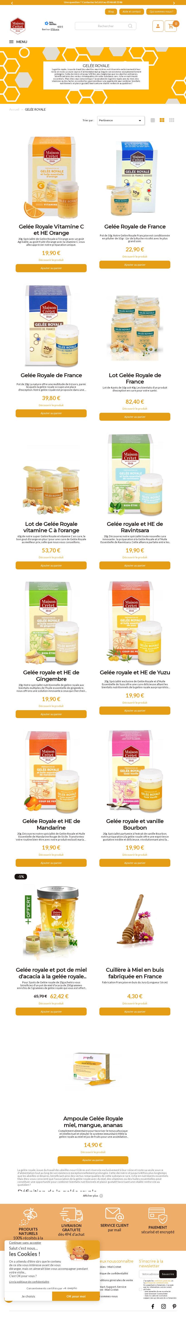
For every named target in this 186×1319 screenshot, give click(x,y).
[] (130, 26)
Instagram (163, 1306)
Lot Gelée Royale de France (135, 378)
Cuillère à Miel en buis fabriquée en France (135, 973)
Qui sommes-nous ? (161, 11)
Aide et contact (132, 11)
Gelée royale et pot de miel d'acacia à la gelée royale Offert (51, 973)
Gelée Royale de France (135, 226)
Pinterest (174, 1306)
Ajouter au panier (51, 268)
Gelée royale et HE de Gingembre (51, 675)
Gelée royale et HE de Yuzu (135, 672)
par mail (114, 1230)
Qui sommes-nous (107, 1296)
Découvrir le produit (51, 260)
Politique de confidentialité (112, 1273)
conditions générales (162, 1281)
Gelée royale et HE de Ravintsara (135, 527)
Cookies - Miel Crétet (108, 1266)
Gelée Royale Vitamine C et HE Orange (51, 229)
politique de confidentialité (156, 1283)
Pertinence (121, 120)
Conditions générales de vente (114, 1280)
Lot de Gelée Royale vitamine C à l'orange (51, 527)
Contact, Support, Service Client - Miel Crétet (111, 1288)
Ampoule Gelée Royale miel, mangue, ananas (93, 1121)
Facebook (152, 1306)
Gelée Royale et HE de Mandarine (51, 824)
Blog (111, 11)
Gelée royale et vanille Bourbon (135, 824)
